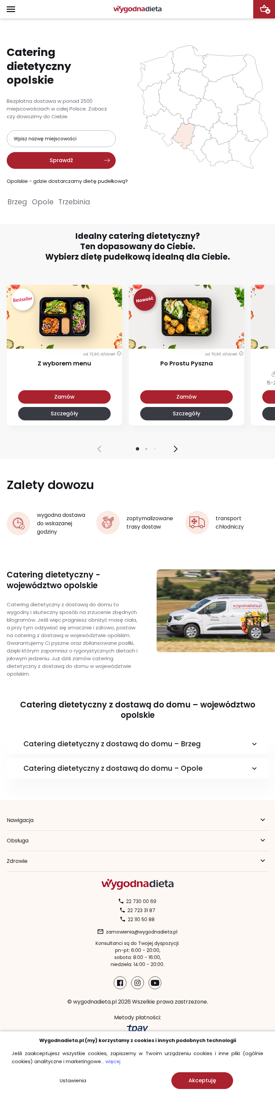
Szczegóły (64, 413)
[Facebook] (120, 982)
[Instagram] (137, 982)
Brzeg (17, 202)
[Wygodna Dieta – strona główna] (137, 9)
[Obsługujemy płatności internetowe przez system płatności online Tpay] (137, 1029)
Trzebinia (74, 202)
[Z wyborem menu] (64, 336)
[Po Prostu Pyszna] (186, 336)
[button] (176, 449)
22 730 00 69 (141, 901)
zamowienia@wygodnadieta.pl (141, 932)
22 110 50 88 (141, 919)
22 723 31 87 (141, 910)
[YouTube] (155, 982)
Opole (43, 202)
